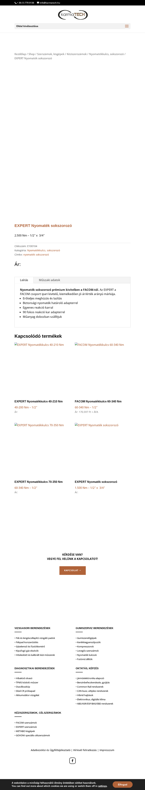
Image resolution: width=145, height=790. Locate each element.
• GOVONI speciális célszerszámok (32, 735)
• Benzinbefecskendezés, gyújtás (93, 682)
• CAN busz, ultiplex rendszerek (92, 690)
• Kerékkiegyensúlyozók (88, 642)
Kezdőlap (20, 54)
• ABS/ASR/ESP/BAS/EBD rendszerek (94, 703)
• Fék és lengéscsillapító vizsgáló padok (34, 638)
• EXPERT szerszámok (25, 726)
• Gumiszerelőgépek (86, 638)
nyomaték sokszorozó (36, 254)
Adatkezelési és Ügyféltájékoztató (50, 750)
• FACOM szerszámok (25, 722)
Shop (31, 54)
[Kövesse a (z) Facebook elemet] (72, 761)
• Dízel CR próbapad (24, 690)
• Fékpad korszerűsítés (26, 642)
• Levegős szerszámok (87, 650)
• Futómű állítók (84, 659)
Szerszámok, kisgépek (50, 54)
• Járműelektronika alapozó (90, 678)
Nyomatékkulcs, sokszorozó (106, 54)
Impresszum (107, 750)
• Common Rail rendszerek (89, 686)
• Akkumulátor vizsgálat (26, 695)
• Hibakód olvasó (23, 678)
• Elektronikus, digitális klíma (90, 699)
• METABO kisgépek (24, 731)
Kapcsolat (71, 570)
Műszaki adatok (49, 280)
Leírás (24, 280)
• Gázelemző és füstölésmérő (29, 646)
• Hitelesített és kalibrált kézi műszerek (34, 655)
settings (102, 786)
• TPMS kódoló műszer (26, 682)
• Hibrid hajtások (84, 695)
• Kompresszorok (85, 646)
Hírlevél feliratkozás (85, 750)
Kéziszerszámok (77, 54)
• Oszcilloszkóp (22, 686)
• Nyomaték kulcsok (86, 655)
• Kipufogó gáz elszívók (26, 650)
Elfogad (122, 784)
